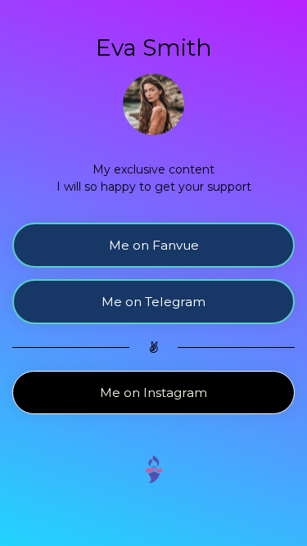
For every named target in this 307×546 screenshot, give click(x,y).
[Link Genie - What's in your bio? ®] (154, 468)
